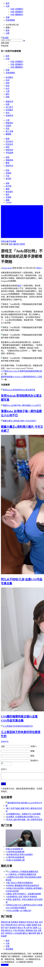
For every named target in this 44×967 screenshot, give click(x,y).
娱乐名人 (9, 930)
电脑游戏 (9, 160)
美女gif (20, 928)
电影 (38, 933)
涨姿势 (8, 126)
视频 (7, 97)
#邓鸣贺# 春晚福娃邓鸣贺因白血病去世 (23, 886)
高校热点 (9, 166)
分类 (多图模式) (16, 9)
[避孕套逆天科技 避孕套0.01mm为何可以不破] (24, 804)
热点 (7, 89)
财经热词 (9, 150)
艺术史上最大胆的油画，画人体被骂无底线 (24, 820)
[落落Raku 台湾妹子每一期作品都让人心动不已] (22, 405)
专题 (7, 17)
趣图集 (8, 134)
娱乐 (7, 94)
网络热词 (9, 102)
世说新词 (9, 115)
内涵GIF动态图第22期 (16, 860)
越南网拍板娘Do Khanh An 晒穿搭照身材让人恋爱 (21, 377)
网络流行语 (5, 922)
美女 (7, 229)
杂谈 (23, 925)
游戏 (7, 83)
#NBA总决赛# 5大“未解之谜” (20, 911)
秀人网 (26, 928)
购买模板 (9, 949)
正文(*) (4, 769)
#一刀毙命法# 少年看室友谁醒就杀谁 (21, 874)
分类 (7, 6)
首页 (7, 3)
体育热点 (9, 933)
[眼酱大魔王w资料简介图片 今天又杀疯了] (22, 420)
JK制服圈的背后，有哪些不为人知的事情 (24, 814)
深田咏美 (29, 930)
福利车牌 (32, 933)
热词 (7, 80)
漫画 (7, 200)
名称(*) (33, 746)
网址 (32, 756)
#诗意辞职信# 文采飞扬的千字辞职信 (22, 897)
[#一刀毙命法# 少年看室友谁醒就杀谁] (24, 871)
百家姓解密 (10, 20)
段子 (7, 224)
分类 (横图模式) (16, 15)
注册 (7, 33)
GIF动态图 (17, 933)
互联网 (8, 173)
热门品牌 (33, 928)
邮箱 (32, 751)
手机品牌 (9, 153)
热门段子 (9, 107)
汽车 (7, 176)
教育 (7, 163)
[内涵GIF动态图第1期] (24, 838)
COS (7, 237)
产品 (15, 930)
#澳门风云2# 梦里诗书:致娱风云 (20, 883)
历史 (7, 128)
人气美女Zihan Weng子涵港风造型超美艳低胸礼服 (21, 371)
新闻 (7, 139)
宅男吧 (22, 244)
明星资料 (9, 123)
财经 (7, 147)
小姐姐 (28, 925)
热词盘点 (9, 77)
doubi (9, 268)
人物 (7, 91)
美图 (7, 189)
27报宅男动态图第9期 (15, 852)
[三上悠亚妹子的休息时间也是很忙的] (22, 726)
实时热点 (9, 142)
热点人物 (17, 925)
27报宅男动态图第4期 (15, 857)
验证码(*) (34, 761)
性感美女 (14, 922)
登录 (7, 30)
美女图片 (9, 192)
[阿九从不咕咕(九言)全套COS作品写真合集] (22, 505)
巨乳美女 (21, 930)
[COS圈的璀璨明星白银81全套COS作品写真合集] (22, 649)
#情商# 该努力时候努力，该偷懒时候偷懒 (24, 894)
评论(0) (39, 268)
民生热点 (9, 144)
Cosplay (9, 202)
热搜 (7, 104)
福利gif (25, 933)
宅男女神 (9, 925)
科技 (7, 86)
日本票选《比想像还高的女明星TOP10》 (23, 817)
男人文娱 (9, 131)
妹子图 (8, 186)
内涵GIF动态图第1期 (14, 849)
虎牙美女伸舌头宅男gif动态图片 (20, 855)
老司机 (8, 179)
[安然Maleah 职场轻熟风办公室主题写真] (22, 389)
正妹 (35, 930)
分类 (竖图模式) (16, 12)
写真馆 (8, 197)
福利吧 (16, 244)
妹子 (20, 286)
